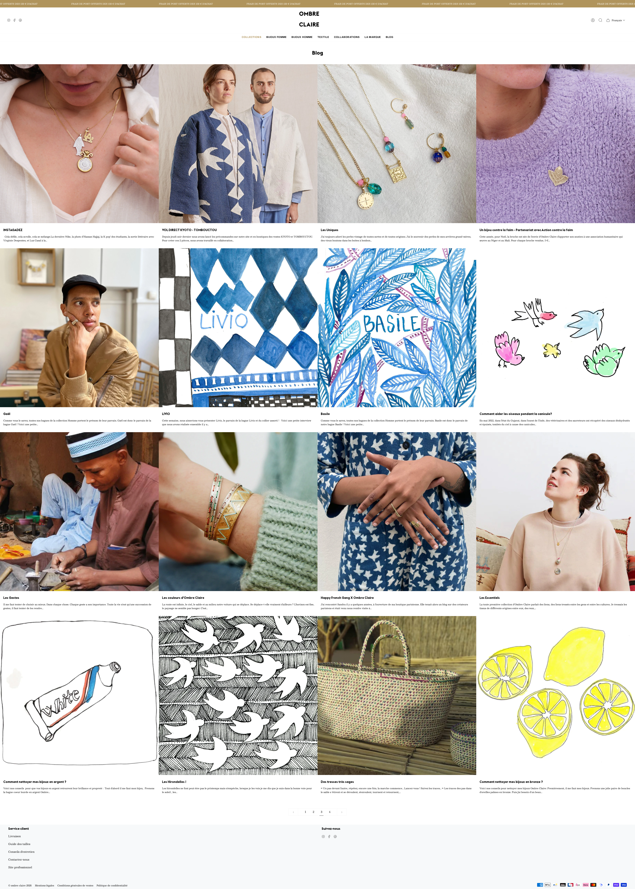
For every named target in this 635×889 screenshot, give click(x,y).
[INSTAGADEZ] (79, 143)
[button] (618, 20)
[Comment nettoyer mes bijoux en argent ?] (79, 695)
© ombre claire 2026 (20, 885)
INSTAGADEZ (12, 230)
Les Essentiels (490, 598)
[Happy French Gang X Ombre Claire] (397, 511)
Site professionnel (20, 867)
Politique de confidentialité (112, 885)
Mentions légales (44, 885)
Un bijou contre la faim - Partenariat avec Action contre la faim (526, 230)
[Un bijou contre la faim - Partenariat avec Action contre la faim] (555, 143)
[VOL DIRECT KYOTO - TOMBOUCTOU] (238, 143)
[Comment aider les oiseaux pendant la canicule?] (555, 327)
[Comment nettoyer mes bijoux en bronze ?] (555, 695)
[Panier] (608, 20)
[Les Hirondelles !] (238, 695)
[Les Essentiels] (555, 511)
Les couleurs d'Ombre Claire (183, 598)
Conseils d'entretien (21, 851)
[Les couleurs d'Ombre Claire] (238, 511)
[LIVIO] (238, 327)
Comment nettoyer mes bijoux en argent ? (34, 782)
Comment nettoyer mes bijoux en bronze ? (511, 782)
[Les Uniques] (397, 143)
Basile (325, 414)
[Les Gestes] (79, 511)
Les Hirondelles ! (174, 782)
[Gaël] (79, 327)
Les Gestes (11, 598)
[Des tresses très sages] (397, 695)
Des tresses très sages (337, 782)
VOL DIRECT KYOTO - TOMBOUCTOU (189, 230)
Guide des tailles (19, 844)
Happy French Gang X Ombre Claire (347, 598)
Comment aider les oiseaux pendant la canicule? (516, 414)
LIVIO (166, 414)
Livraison (14, 836)
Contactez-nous (18, 859)
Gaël (6, 414)
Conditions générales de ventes (75, 885)
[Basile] (397, 327)
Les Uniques (329, 230)
